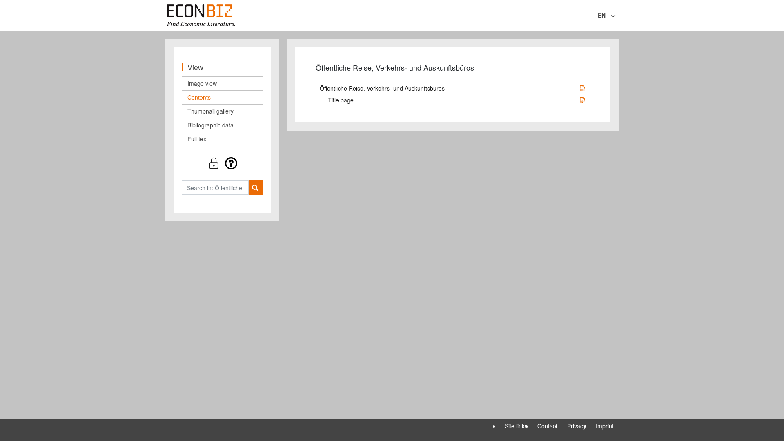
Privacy (576, 426)
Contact (547, 426)
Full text (197, 139)
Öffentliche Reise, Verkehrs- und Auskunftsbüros (382, 88)
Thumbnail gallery (210, 111)
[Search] (255, 187)
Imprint (605, 426)
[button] (222, 163)
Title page (341, 100)
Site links (516, 426)
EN (602, 15)
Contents (199, 97)
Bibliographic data (210, 125)
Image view (202, 83)
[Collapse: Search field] (618, 16)
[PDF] (582, 88)
